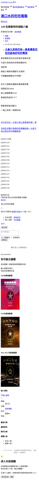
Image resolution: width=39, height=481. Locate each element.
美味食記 (17, 217)
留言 (18, 212)
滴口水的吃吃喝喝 (14, 16)
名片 (6, 41)
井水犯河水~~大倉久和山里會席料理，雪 (19, 122)
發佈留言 (4, 240)
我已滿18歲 (5, 477)
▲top (3, 223)
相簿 (6, 36)
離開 (12, 477)
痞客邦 (14, 212)
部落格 (7, 38)
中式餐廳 (17, 220)
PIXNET (9, 450)
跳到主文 (4, 21)
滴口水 (3, 200)
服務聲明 (22, 452)
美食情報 (18, 32)
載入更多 (4, 227)
